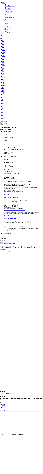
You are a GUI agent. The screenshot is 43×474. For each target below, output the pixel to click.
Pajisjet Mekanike (6, 29)
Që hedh (5, 16)
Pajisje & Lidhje (7, 18)
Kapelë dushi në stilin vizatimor (9, 21)
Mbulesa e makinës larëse (7, 32)
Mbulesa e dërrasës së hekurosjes (8, 26)
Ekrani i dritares (9, 10)
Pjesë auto (5, 14)
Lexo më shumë (2, 249)
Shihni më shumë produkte (7, 144)
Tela (6, 13)
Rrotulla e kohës (7, 31)
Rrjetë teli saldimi (9, 12)
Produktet (3, 3)
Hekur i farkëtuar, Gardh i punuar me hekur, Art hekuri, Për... (14, 210)
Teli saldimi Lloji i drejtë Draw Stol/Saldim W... (12, 147)
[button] (21, 125)
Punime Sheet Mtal (7, 24)
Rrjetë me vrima (7, 8)
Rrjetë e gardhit (7, 5)
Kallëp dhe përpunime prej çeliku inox (10, 19)
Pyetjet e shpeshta (4, 34)
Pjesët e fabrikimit (6, 23)
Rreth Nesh (3, 35)
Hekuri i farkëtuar (6, 33)
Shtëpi (3, 2)
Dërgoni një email (2, 410)
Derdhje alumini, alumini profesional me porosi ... (12, 197)
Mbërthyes (5, 25)
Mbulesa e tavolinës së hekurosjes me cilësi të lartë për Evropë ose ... (15, 226)
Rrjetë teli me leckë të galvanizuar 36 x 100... (11, 173)
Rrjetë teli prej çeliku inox (8, 9)
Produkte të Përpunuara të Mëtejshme (10, 6)
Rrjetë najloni (7, 7)
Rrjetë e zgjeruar (7, 4)
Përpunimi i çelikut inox (8, 28)
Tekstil (4, 20)
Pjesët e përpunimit (6, 27)
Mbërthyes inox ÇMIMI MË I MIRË (10, 218)
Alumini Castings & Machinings (9, 17)
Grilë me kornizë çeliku (8, 11)
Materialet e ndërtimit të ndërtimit (8, 22)
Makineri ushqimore (8, 30)
